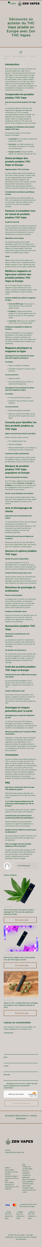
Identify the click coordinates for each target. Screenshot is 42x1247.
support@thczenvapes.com (14, 1152)
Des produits (9, 1170)
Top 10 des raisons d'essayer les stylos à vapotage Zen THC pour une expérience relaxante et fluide (19, 912)
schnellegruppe (18, 56)
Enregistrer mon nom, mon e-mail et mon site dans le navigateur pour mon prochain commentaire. (20, 1086)
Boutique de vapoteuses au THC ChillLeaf (12, 1187)
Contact (8, 1174)
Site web (7, 1074)
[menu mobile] (3, 3)
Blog (23, 1164)
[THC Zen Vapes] (28, 3)
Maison (7, 1168)
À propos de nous (11, 1172)
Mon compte (9, 1182)
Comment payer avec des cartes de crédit (29, 1190)
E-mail (6, 1066)
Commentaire (9, 1033)
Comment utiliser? (11, 1176)
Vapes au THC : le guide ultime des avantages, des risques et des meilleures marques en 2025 (21, 1005)
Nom (6, 1057)
